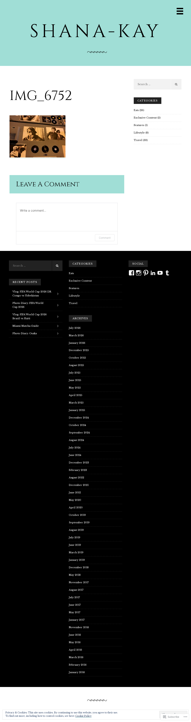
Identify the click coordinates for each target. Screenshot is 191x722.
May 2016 (75, 642)
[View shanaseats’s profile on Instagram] (139, 273)
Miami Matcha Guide (25, 325)
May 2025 (75, 387)
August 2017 (76, 589)
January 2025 (77, 410)
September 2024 (79, 432)
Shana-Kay (95, 31)
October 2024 (77, 425)
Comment (105, 237)
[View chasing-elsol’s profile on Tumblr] (167, 273)
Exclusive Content (145, 117)
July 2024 (74, 447)
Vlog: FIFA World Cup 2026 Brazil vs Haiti (29, 316)
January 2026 (77, 343)
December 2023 (79, 462)
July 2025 (74, 372)
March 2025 (76, 402)
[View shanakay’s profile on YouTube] (160, 273)
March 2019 (76, 552)
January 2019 (77, 560)
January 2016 (77, 672)
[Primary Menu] (180, 11)
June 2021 (75, 492)
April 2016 (75, 649)
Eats (136, 110)
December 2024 (79, 417)
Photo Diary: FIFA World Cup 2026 (27, 305)
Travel (138, 140)
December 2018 (79, 567)
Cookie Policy (83, 716)
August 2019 (76, 530)
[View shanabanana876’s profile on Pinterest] (146, 273)
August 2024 (76, 440)
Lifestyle (139, 132)
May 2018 (75, 575)
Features (139, 125)
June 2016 (75, 634)
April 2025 (75, 395)
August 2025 (76, 365)
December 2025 (79, 350)
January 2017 (76, 619)
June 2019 (75, 545)
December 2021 (79, 485)
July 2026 (75, 328)
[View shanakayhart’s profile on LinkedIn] (153, 273)
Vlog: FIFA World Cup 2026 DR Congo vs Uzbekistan (31, 293)
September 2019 (79, 522)
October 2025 (77, 357)
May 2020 (75, 500)
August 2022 (76, 477)
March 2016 (76, 657)
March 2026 (76, 335)
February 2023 (78, 470)
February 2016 (78, 664)
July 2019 (74, 537)
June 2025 (75, 380)
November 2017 (79, 582)
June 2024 (75, 455)
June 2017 (75, 604)
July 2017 (74, 597)
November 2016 (79, 627)
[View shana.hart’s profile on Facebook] (131, 273)
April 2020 (76, 507)
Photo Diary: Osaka (24, 333)
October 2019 (77, 515)
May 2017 (74, 612)
